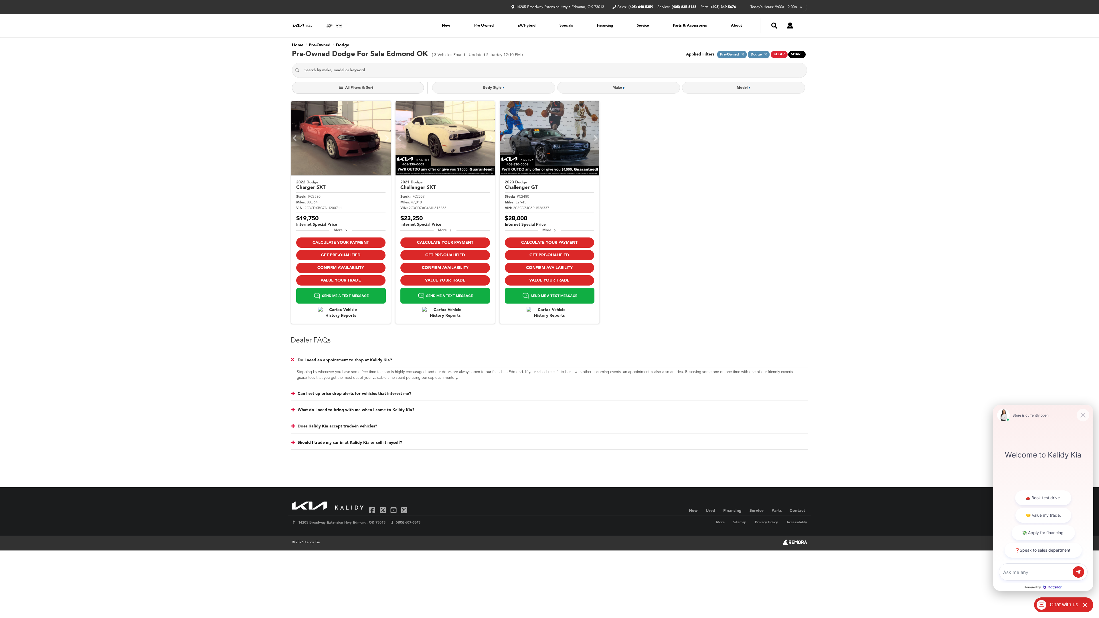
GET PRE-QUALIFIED (341, 255)
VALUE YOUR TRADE (341, 280)
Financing (605, 25)
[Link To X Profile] (383, 510)
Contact (797, 511)
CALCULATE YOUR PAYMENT (341, 243)
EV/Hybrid (526, 25)
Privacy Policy (766, 522)
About (736, 25)
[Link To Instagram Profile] (404, 510)
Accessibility (796, 522)
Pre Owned (484, 25)
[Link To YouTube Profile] (394, 510)
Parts (777, 511)
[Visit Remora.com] (795, 544)
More (338, 230)
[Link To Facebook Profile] (372, 510)
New (446, 25)
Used (710, 511)
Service (643, 25)
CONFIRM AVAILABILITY (340, 268)
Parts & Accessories (690, 25)
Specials (566, 25)
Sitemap (739, 522)
